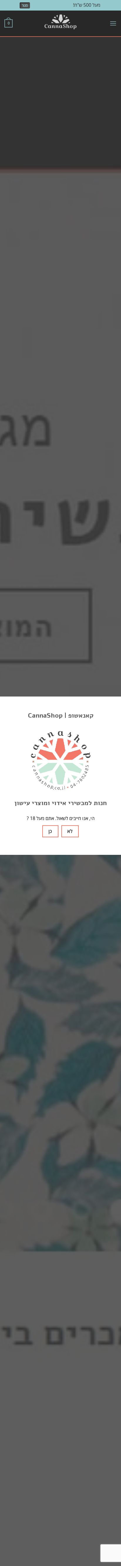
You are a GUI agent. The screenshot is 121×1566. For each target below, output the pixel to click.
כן (50, 831)
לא (70, 831)
